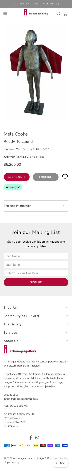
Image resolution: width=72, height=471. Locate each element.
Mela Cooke (16, 134)
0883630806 (11, 394)
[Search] (57, 13)
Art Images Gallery (24, 458)
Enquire (45, 176)
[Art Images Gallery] (36, 13)
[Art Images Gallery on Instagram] (37, 438)
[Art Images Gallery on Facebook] (30, 438)
